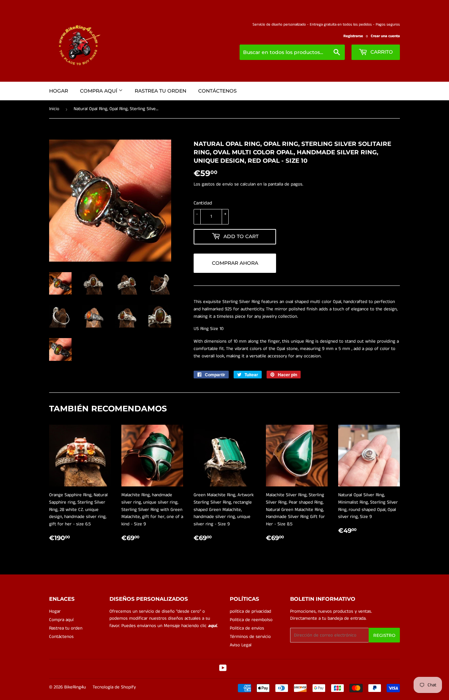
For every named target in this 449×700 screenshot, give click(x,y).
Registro (384, 635)
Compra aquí (99, 91)
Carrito (381, 52)
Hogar (58, 91)
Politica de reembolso (251, 620)
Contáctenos (217, 91)
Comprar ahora (235, 263)
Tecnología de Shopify (114, 687)
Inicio (54, 109)
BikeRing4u (75, 687)
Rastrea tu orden (160, 91)
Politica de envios (247, 628)
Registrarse (353, 36)
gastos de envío (217, 184)
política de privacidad (250, 611)
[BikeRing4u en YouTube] (223, 669)
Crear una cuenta (385, 36)
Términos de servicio (250, 636)
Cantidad (203, 203)
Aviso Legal (241, 645)
